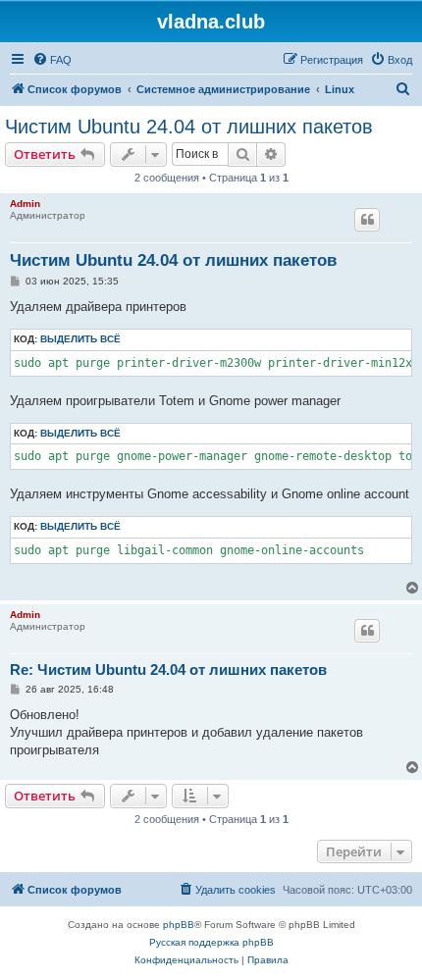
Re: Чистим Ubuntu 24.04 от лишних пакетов (168, 669)
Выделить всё (80, 339)
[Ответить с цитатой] (367, 220)
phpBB (178, 924)
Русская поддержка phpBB (211, 942)
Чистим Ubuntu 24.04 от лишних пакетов (189, 126)
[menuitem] (52, 60)
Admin (25, 203)
